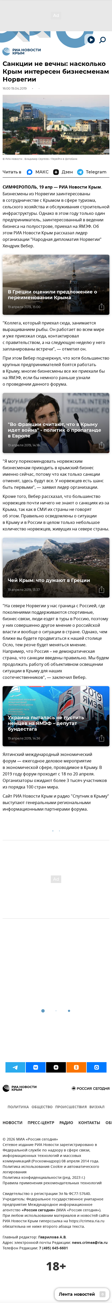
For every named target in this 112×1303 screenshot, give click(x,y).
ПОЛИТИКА (18, 1107)
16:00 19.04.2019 (15, 88)
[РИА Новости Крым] (21, 52)
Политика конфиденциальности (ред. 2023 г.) (44, 1178)
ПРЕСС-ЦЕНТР (41, 1123)
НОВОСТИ (12, 1123)
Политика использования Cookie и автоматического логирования (51, 1169)
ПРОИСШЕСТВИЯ (71, 1107)
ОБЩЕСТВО (42, 1107)
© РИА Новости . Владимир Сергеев (26, 159)
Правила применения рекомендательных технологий (52, 1183)
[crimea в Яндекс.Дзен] (56, 1067)
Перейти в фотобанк (64, 159)
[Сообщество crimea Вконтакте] (36, 1067)
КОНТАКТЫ (89, 1123)
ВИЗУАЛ (96, 1107)
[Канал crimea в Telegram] (15, 1067)
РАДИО (66, 1123)
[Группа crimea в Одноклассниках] (76, 1067)
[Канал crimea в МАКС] (97, 1067)
